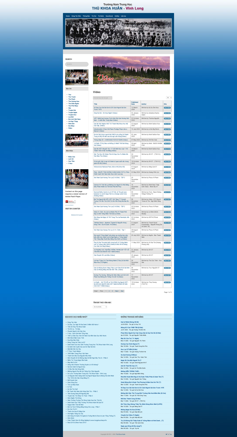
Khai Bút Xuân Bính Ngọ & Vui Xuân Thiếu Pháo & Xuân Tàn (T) (142, 377)
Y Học (70, 163)
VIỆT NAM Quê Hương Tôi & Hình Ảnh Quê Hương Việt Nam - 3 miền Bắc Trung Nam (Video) (111, 119)
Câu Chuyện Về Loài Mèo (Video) (104, 255)
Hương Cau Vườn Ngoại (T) (130, 344)
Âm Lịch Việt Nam (74, 119)
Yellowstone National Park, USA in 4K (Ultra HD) (109, 167)
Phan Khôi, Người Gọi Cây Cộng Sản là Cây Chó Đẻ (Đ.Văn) (141, 333)
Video (70, 128)
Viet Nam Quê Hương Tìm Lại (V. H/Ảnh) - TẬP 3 (109, 177)
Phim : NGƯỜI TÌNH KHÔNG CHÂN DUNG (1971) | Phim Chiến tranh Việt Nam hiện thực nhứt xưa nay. (111, 173)
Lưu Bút (71, 117)
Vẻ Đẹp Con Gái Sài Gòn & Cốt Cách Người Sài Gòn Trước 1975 (142, 388)
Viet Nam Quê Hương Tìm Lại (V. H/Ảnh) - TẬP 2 (109, 206)
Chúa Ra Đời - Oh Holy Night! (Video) (105, 113)
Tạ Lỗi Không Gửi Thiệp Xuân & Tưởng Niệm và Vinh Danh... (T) (142, 421)
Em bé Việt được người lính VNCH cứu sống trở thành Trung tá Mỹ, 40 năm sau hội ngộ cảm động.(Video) (111, 135)
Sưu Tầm (71, 161)
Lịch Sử (71, 159)
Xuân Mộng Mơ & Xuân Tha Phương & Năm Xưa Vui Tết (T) (141, 382)
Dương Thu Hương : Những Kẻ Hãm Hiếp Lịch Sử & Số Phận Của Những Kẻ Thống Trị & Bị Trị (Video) (111, 276)
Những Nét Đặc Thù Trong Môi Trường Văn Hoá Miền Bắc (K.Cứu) (143, 393)
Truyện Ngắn (72, 112)
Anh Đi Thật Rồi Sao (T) (129, 366)
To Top (169, 434)
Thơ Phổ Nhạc (73, 106)
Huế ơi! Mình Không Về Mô (130, 322)
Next (116, 291)
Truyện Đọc (72, 115)
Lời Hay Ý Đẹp (73, 121)
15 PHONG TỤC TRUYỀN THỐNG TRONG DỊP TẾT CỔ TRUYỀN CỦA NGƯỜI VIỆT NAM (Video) (111, 251)
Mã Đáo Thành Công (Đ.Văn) (130, 399)
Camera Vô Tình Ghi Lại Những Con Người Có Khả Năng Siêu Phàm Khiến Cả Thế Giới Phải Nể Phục (111, 186)
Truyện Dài (72, 110)
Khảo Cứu (71, 157)
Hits (165, 104)
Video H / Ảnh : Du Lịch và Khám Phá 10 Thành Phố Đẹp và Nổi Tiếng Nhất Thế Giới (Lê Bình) (110, 213)
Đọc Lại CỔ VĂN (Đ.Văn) (129, 349)
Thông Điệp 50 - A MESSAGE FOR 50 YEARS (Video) (111, 140)
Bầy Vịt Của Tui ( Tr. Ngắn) (130, 338)
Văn (69, 108)
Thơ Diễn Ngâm (73, 103)
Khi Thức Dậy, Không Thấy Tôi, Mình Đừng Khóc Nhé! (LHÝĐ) (141, 404)
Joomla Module (70, 205)
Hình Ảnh (71, 124)
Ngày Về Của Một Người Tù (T (131, 360)
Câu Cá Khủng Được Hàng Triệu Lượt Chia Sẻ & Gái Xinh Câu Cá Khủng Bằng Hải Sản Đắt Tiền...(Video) (111, 269)
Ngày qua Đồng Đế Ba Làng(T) (131, 426)
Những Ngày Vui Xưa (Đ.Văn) (130, 410)
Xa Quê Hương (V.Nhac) (129, 355)
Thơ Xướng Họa (73, 101)
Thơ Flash (71, 99)
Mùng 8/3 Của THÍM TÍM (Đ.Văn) (132, 327)
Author (144, 104)
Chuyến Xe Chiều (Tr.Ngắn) (130, 415)
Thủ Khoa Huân (120, 434)
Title (95, 104)
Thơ (69, 95)
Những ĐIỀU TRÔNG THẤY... (130, 371)
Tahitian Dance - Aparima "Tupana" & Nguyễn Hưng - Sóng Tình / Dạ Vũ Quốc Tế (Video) (110, 223)
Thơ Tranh (72, 97)
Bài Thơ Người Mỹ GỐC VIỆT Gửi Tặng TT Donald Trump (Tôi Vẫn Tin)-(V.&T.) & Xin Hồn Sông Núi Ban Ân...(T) (111, 201)
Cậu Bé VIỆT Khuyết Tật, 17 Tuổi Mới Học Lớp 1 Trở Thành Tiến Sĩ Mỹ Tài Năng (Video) (111, 150)
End (122, 291)
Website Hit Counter (76, 215)
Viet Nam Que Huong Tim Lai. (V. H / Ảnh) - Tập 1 (109, 230)
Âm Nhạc (71, 126)
